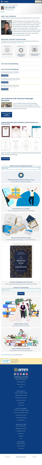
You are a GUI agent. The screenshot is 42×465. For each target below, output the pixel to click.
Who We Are (21, 433)
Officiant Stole (21, 402)
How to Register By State (21, 417)
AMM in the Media (21, 445)
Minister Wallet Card (21, 400)
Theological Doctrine (21, 431)
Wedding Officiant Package (21, 395)
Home (2, 5)
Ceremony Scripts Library (21, 415)
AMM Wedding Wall (21, 381)
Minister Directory (7, 5)
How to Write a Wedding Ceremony (21, 410)
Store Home (21, 405)
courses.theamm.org (20, 42)
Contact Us (21, 436)
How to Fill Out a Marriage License (21, 412)
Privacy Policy (34, 456)
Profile (2, 11)
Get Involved (21, 448)
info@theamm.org (18, 376)
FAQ (21, 438)
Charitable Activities (21, 443)
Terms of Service (7, 456)
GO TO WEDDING (5, 75)
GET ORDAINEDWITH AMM (5, 361)
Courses (21, 386)
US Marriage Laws (21, 420)
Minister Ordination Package (21, 392)
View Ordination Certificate (9, 9)
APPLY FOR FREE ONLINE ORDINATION (6, 114)
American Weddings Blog (21, 379)
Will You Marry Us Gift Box (21, 397)
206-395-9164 (25, 376)
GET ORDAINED (38, 1)
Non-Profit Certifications (21, 426)
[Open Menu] (2, 2)
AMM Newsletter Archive (21, 428)
